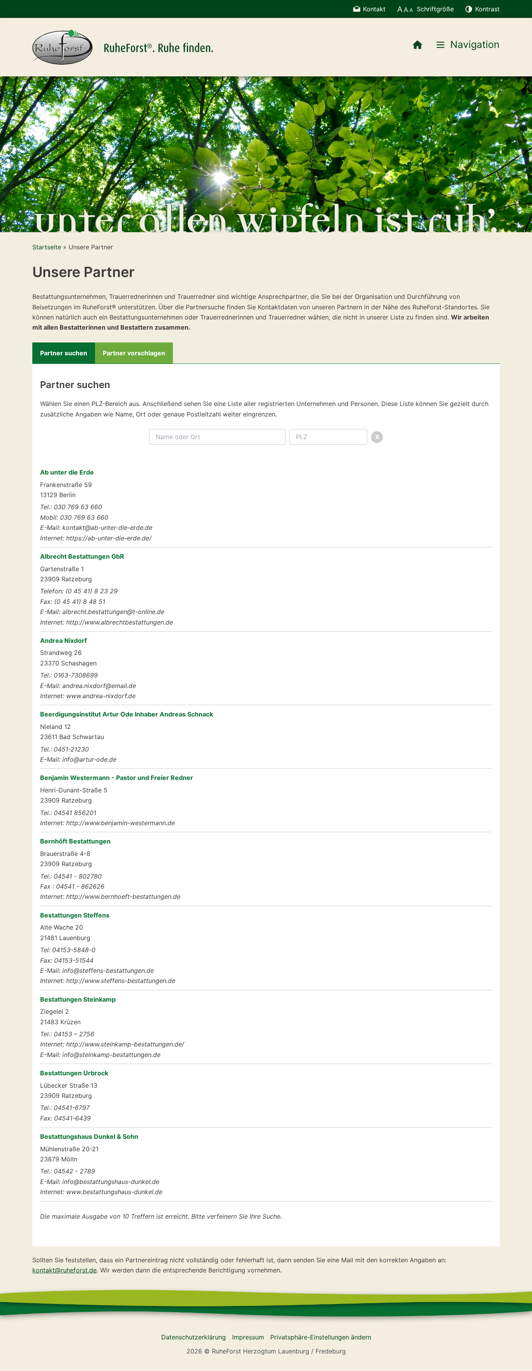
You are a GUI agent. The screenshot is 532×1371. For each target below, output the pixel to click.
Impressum (248, 1337)
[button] (12, 154)
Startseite (46, 247)
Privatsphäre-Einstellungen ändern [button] (320, 1337)
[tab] (63, 352)
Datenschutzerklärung (193, 1337)
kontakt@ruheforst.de (64, 1270)
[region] (266, 154)
